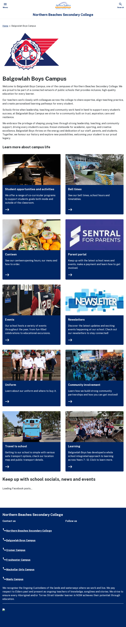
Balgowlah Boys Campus (20, 540)
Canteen (11, 254)
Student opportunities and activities (29, 189)
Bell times (75, 189)
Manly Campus (14, 579)
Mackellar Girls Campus (20, 569)
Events (9, 319)
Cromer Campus (15, 550)
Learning (74, 446)
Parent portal (77, 254)
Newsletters (76, 319)
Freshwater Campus (18, 559)
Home (5, 26)
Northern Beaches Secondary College (29, 530)
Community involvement (84, 384)
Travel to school (16, 446)
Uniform (10, 384)
